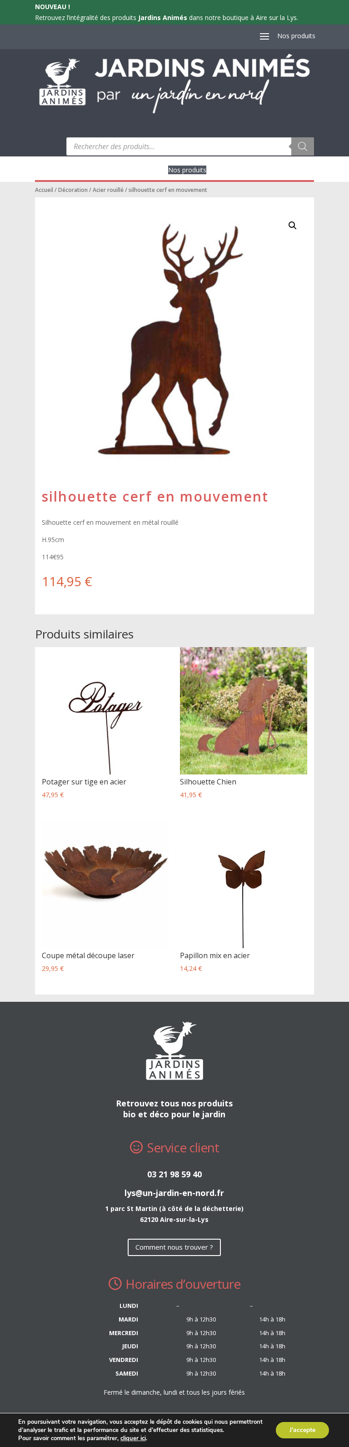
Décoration (73, 190)
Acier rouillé (108, 190)
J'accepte (302, 1430)
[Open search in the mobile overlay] (190, 146)
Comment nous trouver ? (174, 1246)
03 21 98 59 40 (174, 1174)
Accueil (44, 190)
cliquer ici (133, 1438)
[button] (292, 225)
